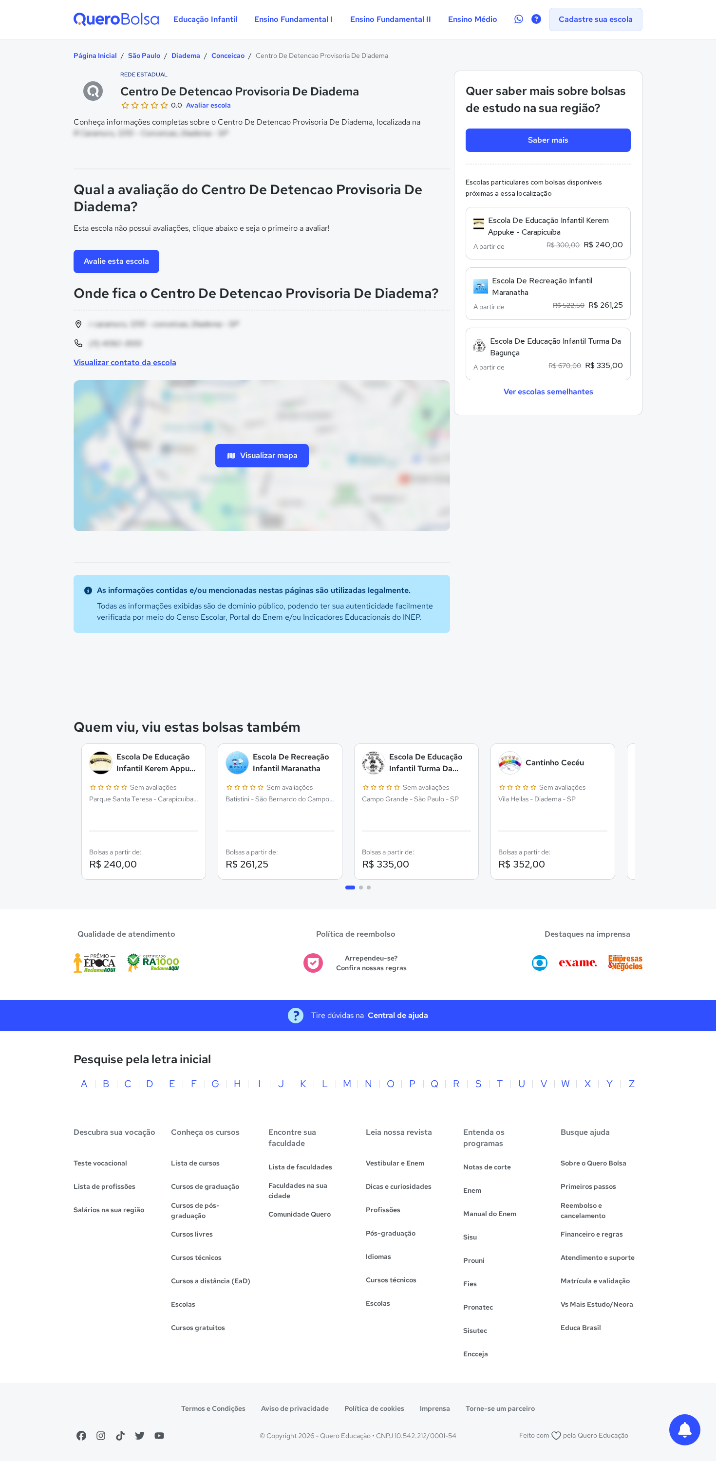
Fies (470, 1283)
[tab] (350, 887)
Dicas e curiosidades (399, 1186)
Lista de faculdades (300, 1167)
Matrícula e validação (595, 1280)
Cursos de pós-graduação (195, 1210)
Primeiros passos (588, 1186)
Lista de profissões (104, 1186)
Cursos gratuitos (198, 1327)
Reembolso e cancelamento (583, 1210)
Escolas (183, 1304)
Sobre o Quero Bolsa (593, 1163)
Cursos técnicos (196, 1257)
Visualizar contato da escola (125, 362)
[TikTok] (120, 1435)
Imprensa (435, 1408)
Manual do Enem (489, 1213)
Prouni (474, 1260)
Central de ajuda (398, 1015)
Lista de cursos (195, 1163)
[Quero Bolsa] (116, 19)
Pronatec (478, 1307)
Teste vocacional (100, 1163)
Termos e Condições (213, 1408)
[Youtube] (159, 1435)
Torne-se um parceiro (500, 1408)
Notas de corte (487, 1167)
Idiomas (378, 1256)
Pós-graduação (390, 1233)
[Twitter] (140, 1435)
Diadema (185, 55)
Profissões (383, 1209)
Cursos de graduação (205, 1186)
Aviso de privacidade (295, 1408)
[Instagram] (101, 1435)
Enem (472, 1190)
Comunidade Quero (299, 1214)
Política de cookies (374, 1408)
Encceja (475, 1354)
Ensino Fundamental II (390, 19)
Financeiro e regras (592, 1234)
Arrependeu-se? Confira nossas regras (371, 963)
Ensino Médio (472, 19)
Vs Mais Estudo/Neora (597, 1304)
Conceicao (228, 55)
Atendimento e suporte (598, 1257)
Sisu (470, 1237)
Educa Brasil (581, 1327)
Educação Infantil (205, 19)
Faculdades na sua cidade (297, 1190)
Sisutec (475, 1330)
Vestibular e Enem (395, 1163)
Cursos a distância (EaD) (210, 1280)
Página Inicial (95, 55)
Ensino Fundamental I (293, 19)
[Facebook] (81, 1435)
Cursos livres (192, 1234)
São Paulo (144, 55)
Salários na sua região (109, 1209)
